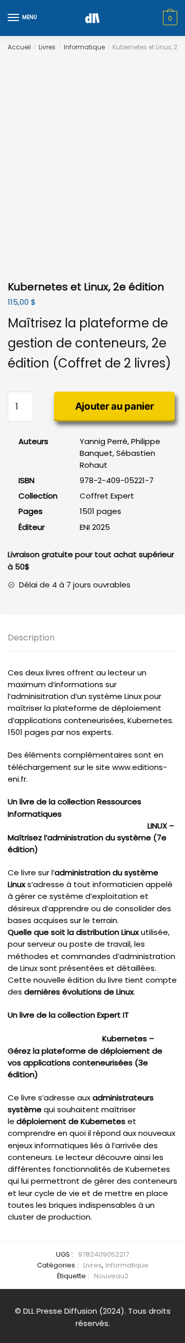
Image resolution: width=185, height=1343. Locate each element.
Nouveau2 (111, 1276)
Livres (47, 47)
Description (31, 637)
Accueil (19, 47)
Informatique (84, 47)
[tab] (92, 638)
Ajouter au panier (114, 406)
